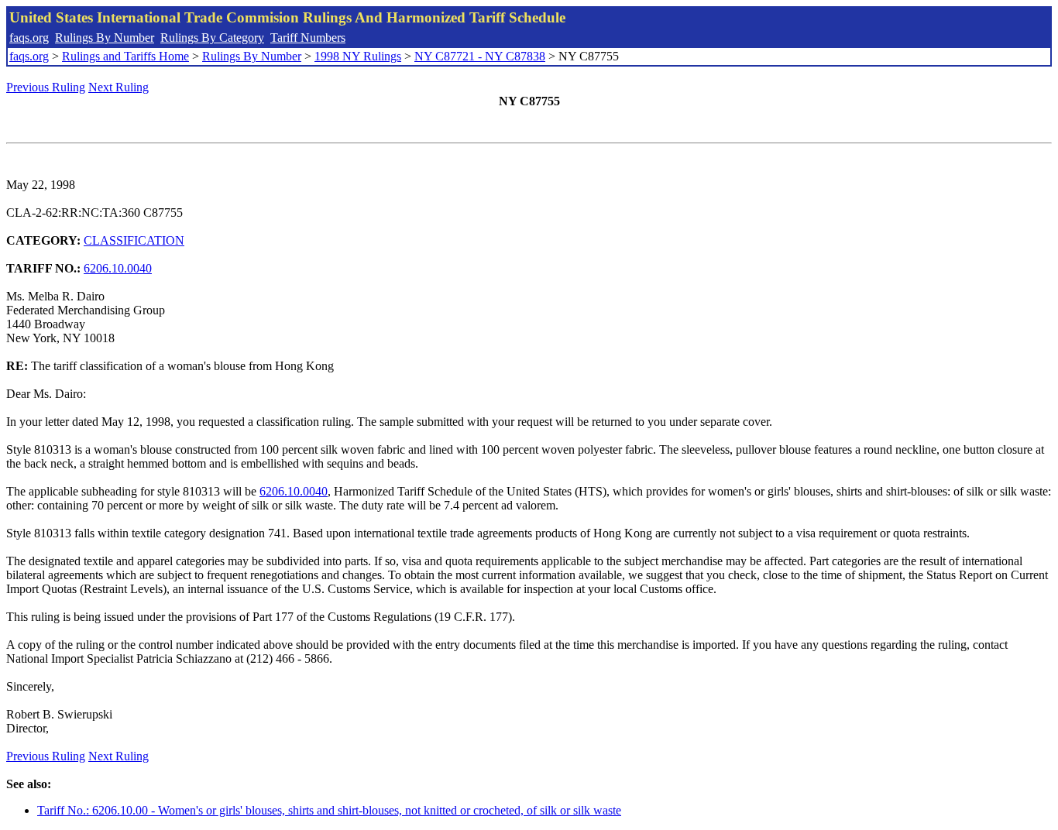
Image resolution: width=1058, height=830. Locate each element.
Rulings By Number (104, 37)
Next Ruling (118, 87)
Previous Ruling (45, 87)
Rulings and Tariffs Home (125, 56)
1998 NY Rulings (357, 56)
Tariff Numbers (307, 37)
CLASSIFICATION (134, 240)
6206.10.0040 (118, 268)
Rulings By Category (212, 37)
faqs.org (29, 37)
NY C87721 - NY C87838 (479, 56)
